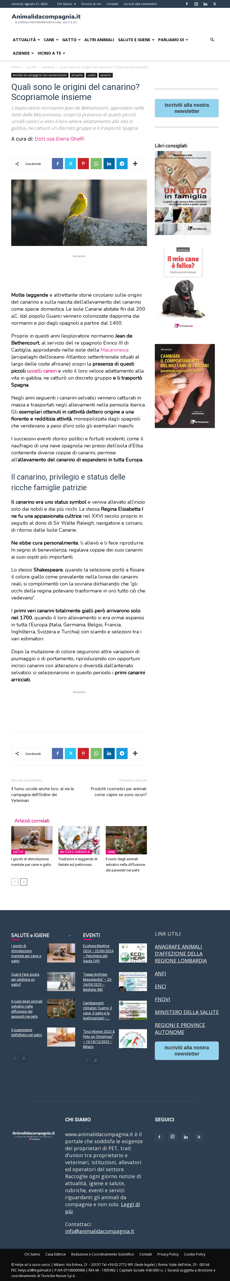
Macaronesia (114, 350)
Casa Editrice (55, 1254)
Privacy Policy (168, 1254)
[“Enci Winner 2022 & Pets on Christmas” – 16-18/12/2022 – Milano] (133, 1038)
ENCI (160, 986)
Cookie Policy (194, 1254)
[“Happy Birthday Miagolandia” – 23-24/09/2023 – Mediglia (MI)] (133, 981)
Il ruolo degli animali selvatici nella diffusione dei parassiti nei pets (125, 864)
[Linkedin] (205, 4)
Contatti (112, 4)
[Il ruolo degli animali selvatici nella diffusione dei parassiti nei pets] (126, 840)
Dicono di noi (91, 4)
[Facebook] (187, 4)
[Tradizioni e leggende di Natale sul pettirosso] (79, 840)
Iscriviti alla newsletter (140, 4)
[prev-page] (14, 881)
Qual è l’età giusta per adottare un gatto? (25, 980)
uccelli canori (42, 371)
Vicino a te (49, 53)
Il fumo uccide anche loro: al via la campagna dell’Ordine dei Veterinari (42, 794)
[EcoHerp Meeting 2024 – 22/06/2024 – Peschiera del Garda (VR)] (133, 953)
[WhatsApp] (96, 163)
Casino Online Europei (181, 1070)
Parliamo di (171, 39)
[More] (135, 163)
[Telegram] (122, 163)
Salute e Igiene (134, 39)
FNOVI (162, 999)
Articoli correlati (32, 821)
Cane (49, 39)
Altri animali (99, 39)
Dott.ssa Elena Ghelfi (59, 139)
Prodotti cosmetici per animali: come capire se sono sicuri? (119, 791)
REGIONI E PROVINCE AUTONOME (180, 1028)
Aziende (21, 53)
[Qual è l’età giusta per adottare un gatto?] (61, 981)
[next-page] (23, 881)
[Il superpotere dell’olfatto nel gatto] (61, 1037)
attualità (77, 75)
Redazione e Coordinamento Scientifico (102, 1254)
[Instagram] (196, 4)
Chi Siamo (64, 4)
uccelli (31, 67)
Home (16, 67)
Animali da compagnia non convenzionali (40, 75)
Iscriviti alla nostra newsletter (187, 108)
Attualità (24, 39)
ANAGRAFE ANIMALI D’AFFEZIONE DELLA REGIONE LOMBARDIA (181, 953)
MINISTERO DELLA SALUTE (187, 1012)
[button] (212, 39)
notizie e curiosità (75, 852)
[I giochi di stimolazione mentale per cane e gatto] (31, 840)
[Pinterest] (83, 163)
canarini (48, 67)
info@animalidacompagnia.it (99, 1231)
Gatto (69, 39)
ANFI (160, 973)
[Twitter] (214, 4)
